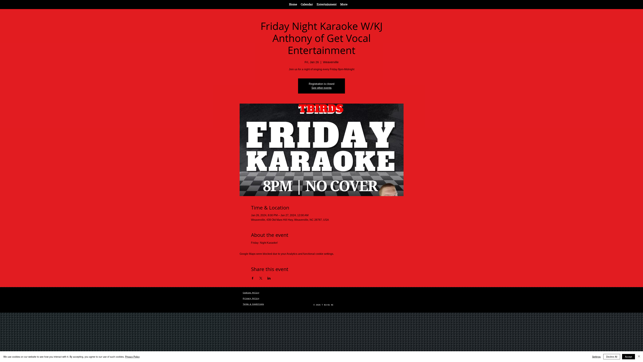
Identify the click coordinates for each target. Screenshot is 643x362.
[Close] (639, 356)
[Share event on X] (260, 278)
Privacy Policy (132, 356)
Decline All (611, 356)
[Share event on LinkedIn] (269, 278)
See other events (321, 87)
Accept (628, 356)
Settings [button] (596, 356)
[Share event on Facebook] (252, 278)
